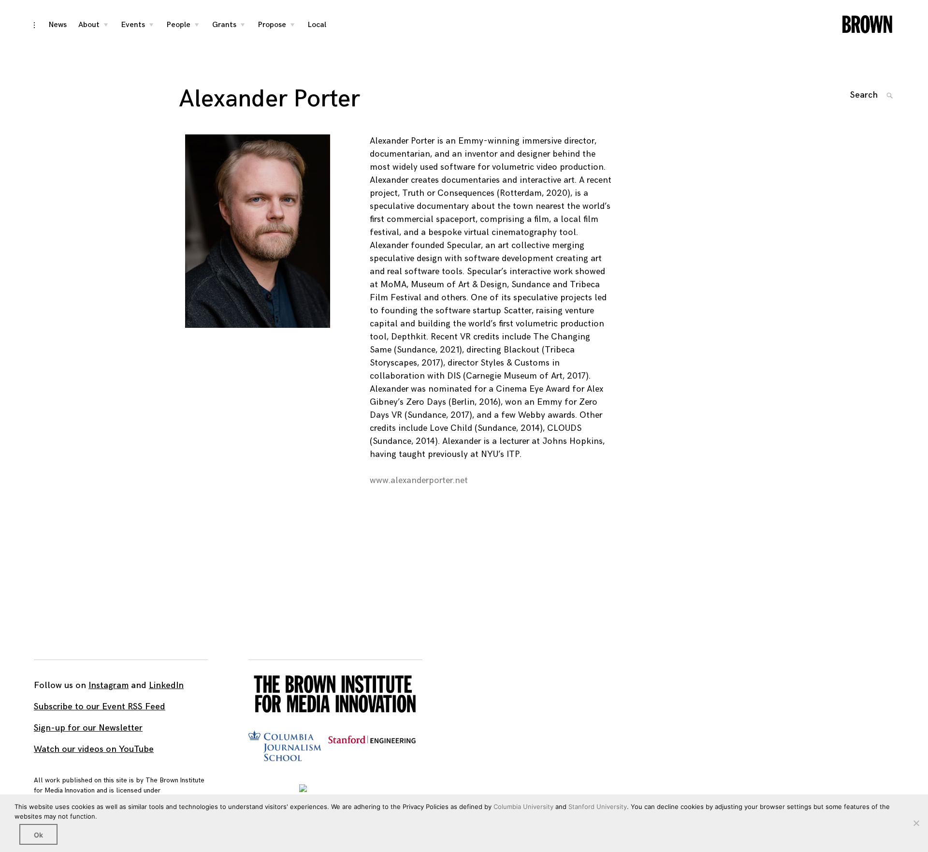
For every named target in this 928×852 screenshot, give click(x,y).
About (89, 24)
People (178, 24)
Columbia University (523, 806)
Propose (272, 24)
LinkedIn (166, 685)
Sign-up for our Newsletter (88, 728)
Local (317, 24)
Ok (38, 835)
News (58, 24)
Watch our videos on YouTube (94, 749)
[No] (916, 823)
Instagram (108, 685)
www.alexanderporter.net (419, 480)
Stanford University (597, 806)
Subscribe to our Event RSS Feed (99, 707)
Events (133, 24)
